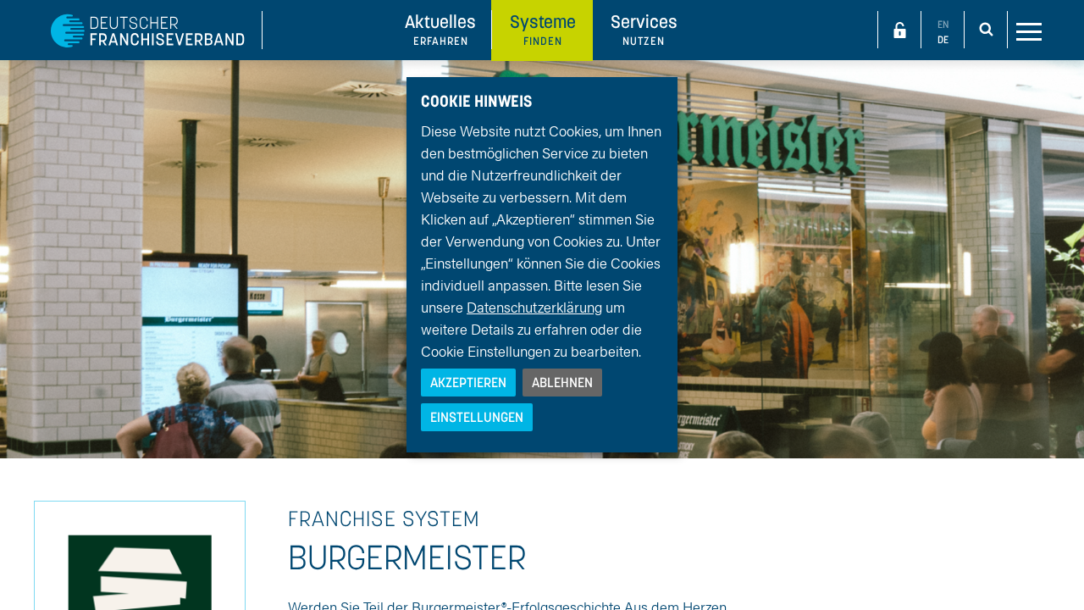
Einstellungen (476, 416)
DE (942, 39)
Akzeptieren (468, 382)
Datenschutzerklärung (534, 307)
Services (644, 29)
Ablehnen (562, 382)
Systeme (543, 29)
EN (942, 24)
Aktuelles (440, 29)
